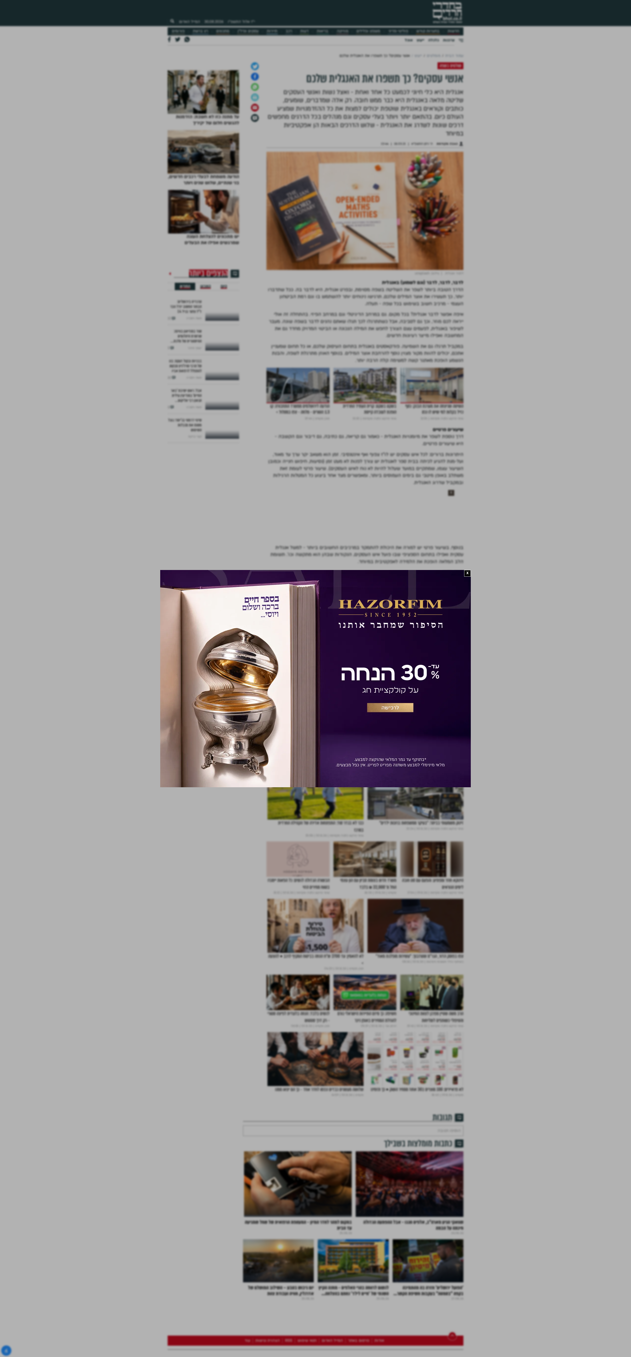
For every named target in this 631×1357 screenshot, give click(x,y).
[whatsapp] (255, 139)
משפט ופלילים (368, 31)
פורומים (178, 31)
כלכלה (433, 40)
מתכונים (222, 31)
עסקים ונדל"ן (248, 31)
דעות (304, 31)
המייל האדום (189, 21)
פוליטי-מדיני (398, 31)
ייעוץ (420, 40)
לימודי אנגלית (450, 741)
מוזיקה (342, 31)
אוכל (409, 40)
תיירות (272, 31)
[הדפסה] (255, 149)
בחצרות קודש (427, 31)
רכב (289, 31)
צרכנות (449, 40)
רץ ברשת (200, 31)
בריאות (322, 31)
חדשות (453, 31)
